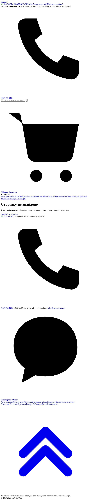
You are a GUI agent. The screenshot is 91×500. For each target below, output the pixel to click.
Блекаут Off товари (17, 199)
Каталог (4, 2)
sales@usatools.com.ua (56, 308)
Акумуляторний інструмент (12, 196)
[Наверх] (45, 494)
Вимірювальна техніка (62, 196)
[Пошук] (2, 100)
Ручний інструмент (32, 196)
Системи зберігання (18, 404)
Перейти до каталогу (9, 214)
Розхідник (75, 196)
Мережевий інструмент (33, 402)
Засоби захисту (46, 196)
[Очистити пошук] (27, 100)
